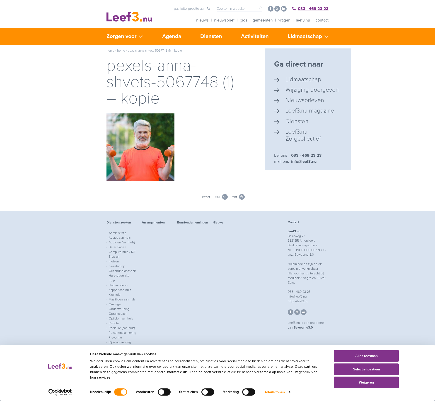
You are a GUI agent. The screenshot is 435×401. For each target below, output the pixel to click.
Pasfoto (114, 323)
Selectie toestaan (366, 369)
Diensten (211, 36)
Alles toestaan (366, 356)
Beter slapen (117, 247)
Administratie (117, 233)
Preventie (115, 337)
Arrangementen (153, 222)
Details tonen (274, 392)
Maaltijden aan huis (122, 299)
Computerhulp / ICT (122, 252)
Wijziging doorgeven (312, 89)
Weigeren (366, 382)
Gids (243, 20)
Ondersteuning (119, 309)
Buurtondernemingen (192, 222)
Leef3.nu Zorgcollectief (303, 135)
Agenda (171, 36)
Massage (115, 304)
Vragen (284, 20)
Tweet (206, 197)
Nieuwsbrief (224, 20)
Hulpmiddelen (118, 285)
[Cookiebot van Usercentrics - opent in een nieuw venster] (60, 392)
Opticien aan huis (121, 318)
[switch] (164, 392)
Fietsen (114, 261)
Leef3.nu (303, 20)
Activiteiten (255, 36)
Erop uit (114, 257)
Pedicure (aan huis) (122, 328)
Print (234, 197)
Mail (218, 197)
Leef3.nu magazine (309, 110)
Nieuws (202, 20)
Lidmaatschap (305, 36)
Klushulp (115, 295)
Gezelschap (117, 266)
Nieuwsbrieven (304, 100)
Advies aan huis (119, 238)
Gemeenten (263, 20)
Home (110, 51)
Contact (322, 20)
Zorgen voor (121, 36)
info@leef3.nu (304, 161)
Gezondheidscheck (122, 271)
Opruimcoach (118, 314)
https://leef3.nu (298, 301)
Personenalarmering (122, 333)
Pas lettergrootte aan (189, 9)
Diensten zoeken (118, 222)
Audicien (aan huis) (122, 242)
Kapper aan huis (120, 290)
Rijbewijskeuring (120, 342)
